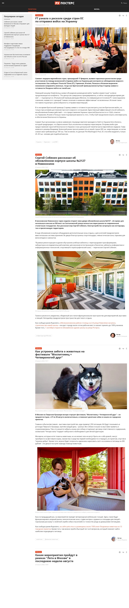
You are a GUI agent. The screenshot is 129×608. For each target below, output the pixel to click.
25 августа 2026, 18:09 (41, 564)
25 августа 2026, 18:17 (41, 361)
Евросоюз (47, 142)
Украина (39, 142)
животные (39, 539)
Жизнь (96, 9)
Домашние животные (51, 539)
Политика (32, 9)
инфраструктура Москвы (43, 335)
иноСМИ (54, 142)
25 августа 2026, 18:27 (41, 167)
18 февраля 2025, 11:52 (42, 25)
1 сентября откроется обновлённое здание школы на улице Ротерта (72, 328)
